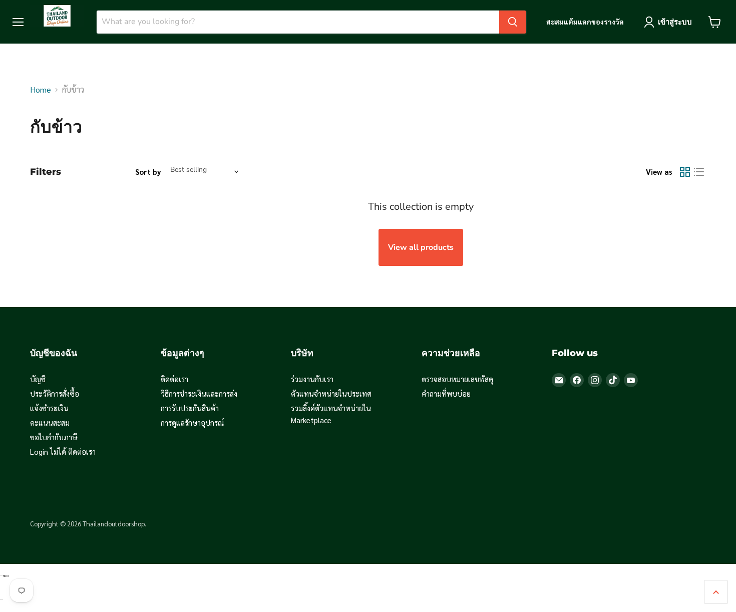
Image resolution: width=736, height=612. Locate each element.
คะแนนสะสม (50, 422)
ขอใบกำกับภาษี (53, 437)
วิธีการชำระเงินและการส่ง (199, 393)
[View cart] (714, 22)
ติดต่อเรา (174, 379)
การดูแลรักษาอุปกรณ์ (192, 422)
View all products (421, 247)
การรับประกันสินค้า (190, 408)
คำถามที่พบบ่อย (446, 393)
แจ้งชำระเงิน (49, 408)
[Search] (512, 22)
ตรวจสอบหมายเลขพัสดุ (457, 379)
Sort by (148, 171)
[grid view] (685, 172)
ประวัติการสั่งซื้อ (54, 393)
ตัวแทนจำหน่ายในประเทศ (331, 393)
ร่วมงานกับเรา (312, 379)
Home (40, 89)
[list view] (699, 172)
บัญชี (38, 379)
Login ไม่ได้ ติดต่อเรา (63, 451)
